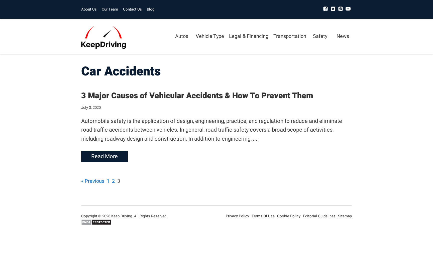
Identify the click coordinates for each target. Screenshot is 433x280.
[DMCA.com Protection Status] (96, 224)
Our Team (110, 9)
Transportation (289, 36)
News (343, 36)
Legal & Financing (248, 36)
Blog (150, 9)
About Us (89, 9)
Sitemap (345, 216)
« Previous (92, 181)
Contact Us (132, 9)
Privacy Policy (237, 216)
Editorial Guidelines (319, 216)
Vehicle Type (210, 36)
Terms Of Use (263, 216)
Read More (104, 156)
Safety (320, 36)
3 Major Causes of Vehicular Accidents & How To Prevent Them (197, 96)
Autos (181, 36)
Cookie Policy (288, 216)
